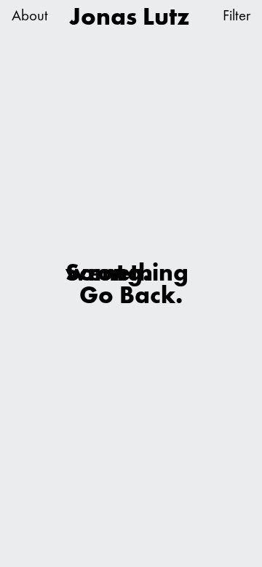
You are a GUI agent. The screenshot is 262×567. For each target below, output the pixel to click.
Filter (236, 15)
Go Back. (131, 294)
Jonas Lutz (129, 16)
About (30, 15)
